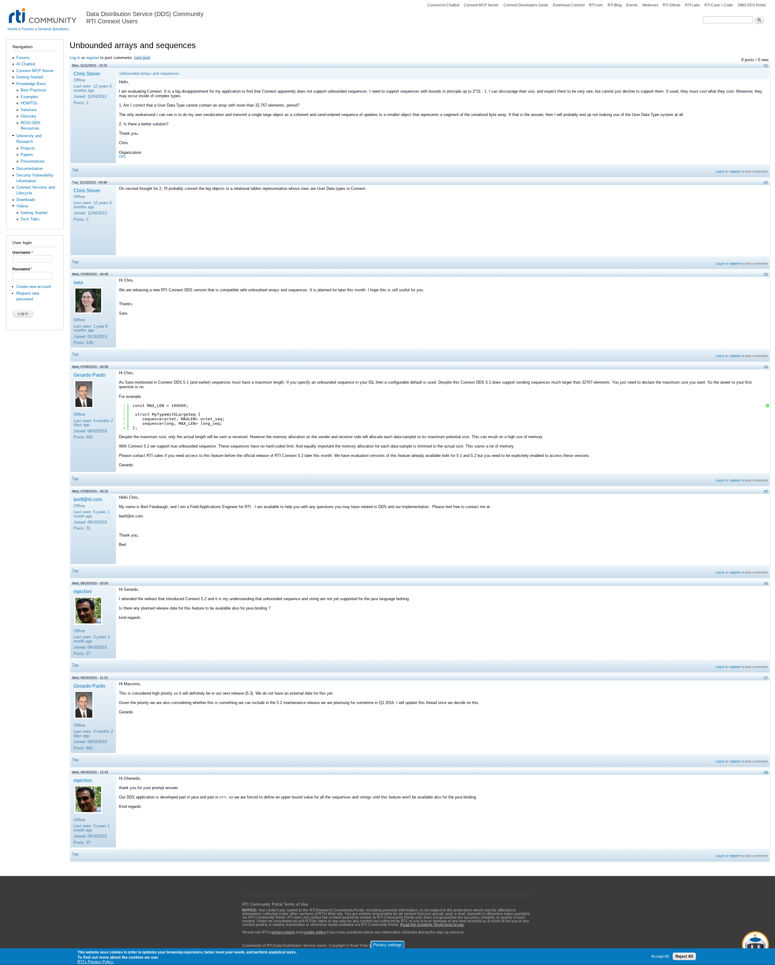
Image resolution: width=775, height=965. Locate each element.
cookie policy (314, 932)
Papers (27, 154)
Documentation (29, 168)
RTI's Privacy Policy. (96, 962)
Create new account (33, 286)
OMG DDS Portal (752, 5)
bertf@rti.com (88, 499)
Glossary (28, 116)
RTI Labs (692, 5)
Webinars (650, 5)
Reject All (684, 956)
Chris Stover (87, 73)
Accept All (660, 956)
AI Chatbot (25, 64)
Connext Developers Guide (525, 5)
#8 (766, 772)
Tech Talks (30, 219)
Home (13, 29)
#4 (766, 367)
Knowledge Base (31, 83)
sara (78, 282)
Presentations (33, 161)
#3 (766, 274)
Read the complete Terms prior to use (432, 925)
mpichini (83, 591)
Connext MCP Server (481, 5)
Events (632, 5)
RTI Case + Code (718, 5)
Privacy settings (387, 945)
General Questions (53, 29)
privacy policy (283, 932)
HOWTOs (29, 103)
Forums (27, 29)
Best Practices (34, 90)
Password (22, 269)
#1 (766, 66)
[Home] (43, 12)
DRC (122, 156)
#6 (766, 583)
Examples (29, 96)
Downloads (25, 199)
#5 (766, 491)
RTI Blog (615, 5)
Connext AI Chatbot (443, 5)
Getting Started (29, 77)
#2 (766, 182)
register (92, 57)
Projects (28, 148)
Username (22, 252)
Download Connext (569, 5)
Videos (22, 206)
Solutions (29, 109)
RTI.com (596, 5)
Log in (75, 57)
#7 (766, 678)
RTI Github (671, 5)
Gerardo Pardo (89, 375)
